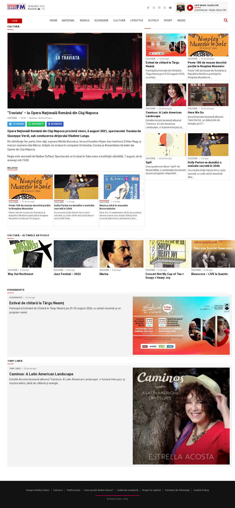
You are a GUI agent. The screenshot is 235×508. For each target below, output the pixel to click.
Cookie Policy (201, 490)
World (84, 20)
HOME (53, 20)
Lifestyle (136, 20)
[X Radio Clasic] (154, 8)
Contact (58, 490)
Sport (168, 20)
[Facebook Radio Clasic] (148, 8)
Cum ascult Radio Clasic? (98, 490)
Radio (181, 20)
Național (68, 20)
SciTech (153, 20)
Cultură (119, 20)
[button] (201, 7)
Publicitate (73, 490)
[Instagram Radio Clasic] (159, 8)
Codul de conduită (127, 490)
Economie (101, 20)
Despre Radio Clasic (37, 490)
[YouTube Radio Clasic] (170, 8)
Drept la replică (151, 490)
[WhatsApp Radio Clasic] (165, 8)
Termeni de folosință (177, 490)
